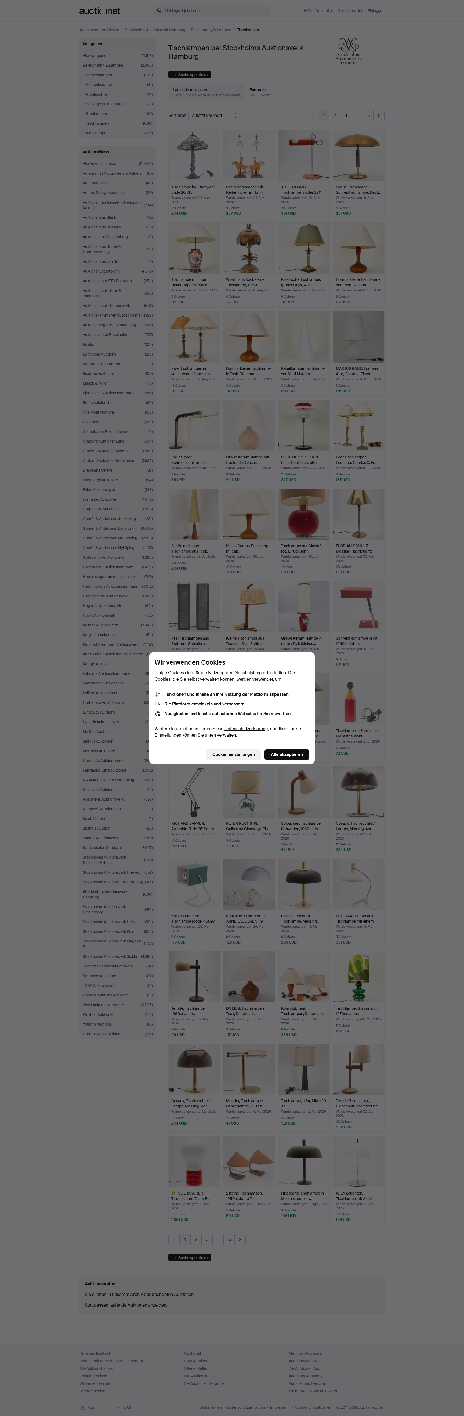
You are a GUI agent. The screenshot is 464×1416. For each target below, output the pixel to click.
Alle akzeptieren (287, 754)
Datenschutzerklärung (246, 729)
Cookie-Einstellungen (233, 754)
